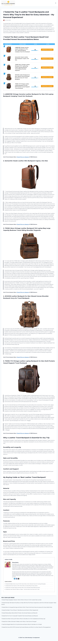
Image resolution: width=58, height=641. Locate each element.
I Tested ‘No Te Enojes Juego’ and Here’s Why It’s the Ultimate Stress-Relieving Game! (22, 587)
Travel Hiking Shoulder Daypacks (29, 230)
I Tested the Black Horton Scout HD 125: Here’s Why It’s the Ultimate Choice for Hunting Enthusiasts (25, 583)
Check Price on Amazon (47, 49)
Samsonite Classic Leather (14, 161)
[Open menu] (56, 3)
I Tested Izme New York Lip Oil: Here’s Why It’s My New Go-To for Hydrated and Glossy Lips (23, 618)
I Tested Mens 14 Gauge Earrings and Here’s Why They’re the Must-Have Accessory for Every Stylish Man (26, 607)
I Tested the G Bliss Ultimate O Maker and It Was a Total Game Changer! (18, 621)
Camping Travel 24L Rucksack (22, 96)
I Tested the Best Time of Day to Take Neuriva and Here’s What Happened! (19, 610)
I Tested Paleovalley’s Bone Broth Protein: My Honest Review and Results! (19, 613)
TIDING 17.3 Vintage (12, 361)
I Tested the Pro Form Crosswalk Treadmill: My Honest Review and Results (19, 615)
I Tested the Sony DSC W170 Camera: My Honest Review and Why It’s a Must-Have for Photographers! (26, 627)
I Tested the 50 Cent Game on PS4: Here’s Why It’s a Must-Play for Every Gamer (21, 585)
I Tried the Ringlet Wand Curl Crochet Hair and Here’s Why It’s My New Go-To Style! (21, 624)
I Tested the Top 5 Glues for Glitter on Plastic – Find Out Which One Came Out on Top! (22, 589)
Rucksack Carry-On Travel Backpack (16, 298)
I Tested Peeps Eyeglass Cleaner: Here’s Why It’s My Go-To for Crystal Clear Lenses (21, 599)
